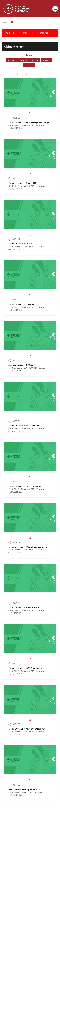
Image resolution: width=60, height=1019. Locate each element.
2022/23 (46, 60)
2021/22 (29, 65)
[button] (55, 8)
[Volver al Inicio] (16, 9)
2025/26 (11, 60)
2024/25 (23, 60)
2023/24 (34, 60)
